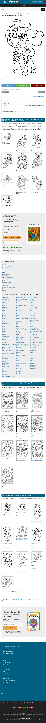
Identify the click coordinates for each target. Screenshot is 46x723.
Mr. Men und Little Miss (21, 363)
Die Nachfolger (5, 358)
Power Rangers (33, 307)
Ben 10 (3, 312)
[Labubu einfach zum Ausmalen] (37, 519)
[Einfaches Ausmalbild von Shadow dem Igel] (22, 568)
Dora (3, 369)
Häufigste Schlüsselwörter (25, 702)
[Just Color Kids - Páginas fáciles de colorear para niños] (20, 707)
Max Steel (18, 347)
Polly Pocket (33, 304)
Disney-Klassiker (6, 274)
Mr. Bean (18, 361)
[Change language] (44, 1)
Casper (4, 334)
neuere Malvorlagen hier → (14, 490)
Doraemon (4, 371)
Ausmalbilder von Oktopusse (7, 487)
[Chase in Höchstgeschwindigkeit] (7, 140)
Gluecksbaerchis (19, 320)
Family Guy (18, 302)
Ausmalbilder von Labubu (37, 522)
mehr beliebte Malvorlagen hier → (16, 591)
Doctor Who (4, 368)
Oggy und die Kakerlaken (21, 366)
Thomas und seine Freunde (36, 345)
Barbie (3, 308)
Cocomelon (4, 339)
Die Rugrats (4, 361)
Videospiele (4, 288)
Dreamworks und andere (7, 277)
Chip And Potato (5, 337)
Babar (3, 304)
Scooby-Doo (33, 317)
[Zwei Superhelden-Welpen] (7, 203)
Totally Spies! (33, 349)
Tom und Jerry (33, 347)
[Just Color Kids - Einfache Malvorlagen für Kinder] (27, 707)
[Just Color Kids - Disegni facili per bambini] (25, 707)
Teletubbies (32, 344)
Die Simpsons (5, 364)
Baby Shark (4, 305)
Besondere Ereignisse (7, 266)
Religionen (4, 290)
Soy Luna (32, 323)
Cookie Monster (5, 341)
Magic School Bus (20, 342)
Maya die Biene (19, 349)
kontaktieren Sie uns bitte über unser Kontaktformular (33, 717)
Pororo (31, 305)
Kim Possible (19, 336)
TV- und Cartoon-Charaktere (11, 13)
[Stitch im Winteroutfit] (7, 511)
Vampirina (32, 353)
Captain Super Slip (6, 333)
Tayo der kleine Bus (34, 337)
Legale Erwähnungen (40, 702)
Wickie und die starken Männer (36, 357)
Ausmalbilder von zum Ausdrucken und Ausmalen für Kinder (22, 599)
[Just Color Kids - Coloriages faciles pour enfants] (18, 707)
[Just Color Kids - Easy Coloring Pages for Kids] (14, 707)
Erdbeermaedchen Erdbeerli (8, 376)
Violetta (31, 355)
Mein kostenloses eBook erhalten (10, 628)
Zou (31, 370)
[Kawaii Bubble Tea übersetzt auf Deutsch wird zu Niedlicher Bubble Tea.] (7, 541)
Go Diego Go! (19, 321)
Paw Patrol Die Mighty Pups (39, 96)
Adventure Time (5, 299)
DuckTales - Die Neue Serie (8, 372)
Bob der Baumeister (6, 323)
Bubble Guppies (5, 328)
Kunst (3, 272)
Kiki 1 (17, 334)
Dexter (3, 352)
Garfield (18, 316)
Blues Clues (5, 320)
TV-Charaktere (5, 279)
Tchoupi (32, 339)
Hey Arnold (18, 326)
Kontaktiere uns (33, 702)
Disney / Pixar (5, 275)
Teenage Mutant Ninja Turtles (36, 342)
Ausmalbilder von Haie (6, 436)
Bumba (3, 329)
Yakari (31, 361)
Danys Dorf (4, 342)
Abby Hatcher (5, 297)
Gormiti (17, 323)
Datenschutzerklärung (17, 632)
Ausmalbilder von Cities (36, 413)
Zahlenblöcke (33, 365)
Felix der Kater (19, 304)
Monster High (19, 360)
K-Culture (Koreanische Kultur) (8, 287)
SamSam (32, 315)
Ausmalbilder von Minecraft (7, 588)
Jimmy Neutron (19, 332)
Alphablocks (5, 300)
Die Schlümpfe (5, 363)
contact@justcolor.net (26, 718)
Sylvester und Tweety (34, 336)
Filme (3, 280)
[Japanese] (32, 707)
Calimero (4, 331)
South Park (32, 321)
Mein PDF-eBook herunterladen (12, 237)
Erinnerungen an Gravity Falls (22, 297)
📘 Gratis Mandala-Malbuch (6, 693)
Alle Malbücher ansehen (11, 242)
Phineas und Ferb (34, 297)
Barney (3, 310)
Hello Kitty (18, 324)
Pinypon (32, 299)
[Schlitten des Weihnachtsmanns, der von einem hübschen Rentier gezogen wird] (37, 559)
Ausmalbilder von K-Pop (21, 460)
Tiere (3, 269)
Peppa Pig (18, 371)
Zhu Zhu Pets (33, 366)
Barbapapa (4, 307)
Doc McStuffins (5, 366)
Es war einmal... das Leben (22, 299)
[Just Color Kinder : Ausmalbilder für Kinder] (11, 1)
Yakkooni (32, 363)
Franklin (18, 307)
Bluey (3, 321)
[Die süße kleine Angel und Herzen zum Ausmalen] (22, 511)
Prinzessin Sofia (33, 308)
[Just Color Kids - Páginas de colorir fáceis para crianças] (23, 707)
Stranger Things (33, 334)
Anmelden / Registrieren (37, 1)
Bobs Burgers (5, 324)
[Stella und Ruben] (37, 190)
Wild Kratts (32, 358)
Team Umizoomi (33, 340)
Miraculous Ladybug (20, 355)
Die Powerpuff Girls (6, 360)
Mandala (4, 264)
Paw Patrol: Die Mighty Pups (23, 13)
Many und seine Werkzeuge (22, 344)
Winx (31, 360)
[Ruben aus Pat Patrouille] (22, 148)
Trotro (31, 352)
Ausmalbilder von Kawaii (7, 547)
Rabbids (32, 312)
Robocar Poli (33, 313)
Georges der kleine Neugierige (22, 318)
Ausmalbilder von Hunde (37, 460)
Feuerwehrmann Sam (21, 305)
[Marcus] (37, 148)
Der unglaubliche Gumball (8, 350)
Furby (17, 308)
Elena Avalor (5, 374)
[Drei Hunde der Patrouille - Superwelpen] (7, 182)
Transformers (33, 350)
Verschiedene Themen (7, 267)
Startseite (3, 13)
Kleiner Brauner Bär (20, 337)
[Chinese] (30, 707)
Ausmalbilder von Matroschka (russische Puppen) (5, 463)
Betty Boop (4, 313)
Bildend (4, 271)
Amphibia (4, 302)
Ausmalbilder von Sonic (21, 572)
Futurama (18, 312)
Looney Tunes (19, 339)
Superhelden (5, 285)
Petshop (18, 373)
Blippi (3, 318)
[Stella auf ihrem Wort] (37, 169)
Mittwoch (18, 357)
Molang (18, 358)
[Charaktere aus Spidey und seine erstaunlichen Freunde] (22, 533)
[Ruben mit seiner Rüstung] (22, 168)
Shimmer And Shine (34, 320)
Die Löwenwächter (6, 356)
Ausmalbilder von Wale (6, 413)
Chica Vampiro (5, 336)
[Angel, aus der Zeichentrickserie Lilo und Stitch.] (37, 541)
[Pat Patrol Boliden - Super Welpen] (22, 190)
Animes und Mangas (6, 282)
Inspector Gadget (20, 328)
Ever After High (19, 300)
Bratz (3, 326)
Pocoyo (31, 302)
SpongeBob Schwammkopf (36, 331)
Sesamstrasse (33, 318)
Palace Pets (19, 368)
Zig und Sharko (33, 368)
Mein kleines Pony (20, 350)
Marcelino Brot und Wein (21, 345)
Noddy (17, 365)
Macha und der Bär (20, 340)
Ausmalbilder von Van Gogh (22, 413)
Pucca (31, 310)
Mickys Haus (19, 353)
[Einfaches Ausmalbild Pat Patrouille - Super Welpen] (7, 169)
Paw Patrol (18, 370)
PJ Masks (32, 300)
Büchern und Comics (6, 283)
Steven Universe (33, 332)
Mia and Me (18, 352)
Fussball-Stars (19, 310)
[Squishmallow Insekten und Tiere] (7, 568)
